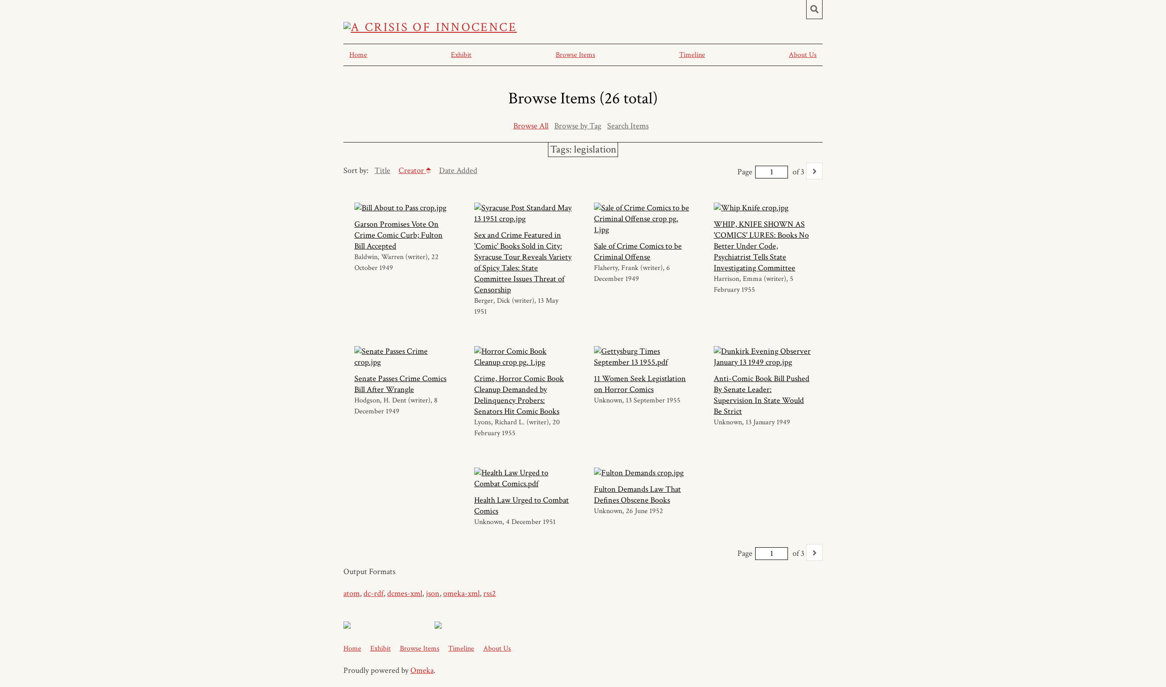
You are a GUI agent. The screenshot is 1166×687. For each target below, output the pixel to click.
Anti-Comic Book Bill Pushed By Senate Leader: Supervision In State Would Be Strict (761, 395)
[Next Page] (814, 171)
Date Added (458, 170)
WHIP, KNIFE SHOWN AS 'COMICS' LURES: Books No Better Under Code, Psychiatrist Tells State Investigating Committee (761, 246)
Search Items (628, 126)
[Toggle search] (814, 9)
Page (744, 172)
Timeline (692, 55)
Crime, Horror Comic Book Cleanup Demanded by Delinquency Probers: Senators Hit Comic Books (519, 395)
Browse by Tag (577, 126)
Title (382, 170)
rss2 (489, 593)
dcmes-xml (404, 593)
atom (351, 593)
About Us (803, 55)
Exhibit (461, 55)
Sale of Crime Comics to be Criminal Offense (638, 251)
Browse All (530, 126)
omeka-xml (461, 593)
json (433, 593)
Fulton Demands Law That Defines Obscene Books (637, 494)
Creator (412, 170)
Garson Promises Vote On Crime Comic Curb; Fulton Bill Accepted (398, 235)
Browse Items (575, 55)
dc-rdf (373, 593)
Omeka (422, 670)
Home (358, 55)
